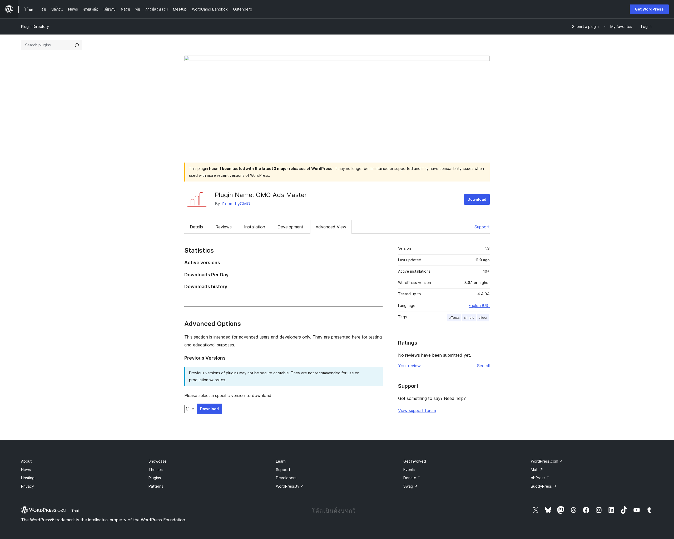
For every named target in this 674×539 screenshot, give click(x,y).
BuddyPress (543, 486)
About (26, 461)
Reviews (223, 226)
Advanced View (331, 226)
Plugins (154, 478)
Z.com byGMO (235, 203)
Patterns (155, 486)
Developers (286, 478)
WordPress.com (547, 461)
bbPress (540, 478)
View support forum (417, 410)
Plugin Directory (35, 26)
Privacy (27, 486)
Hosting (27, 478)
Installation (254, 226)
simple (469, 318)
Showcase (157, 461)
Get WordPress (649, 9)
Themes (155, 469)
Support (482, 226)
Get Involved (414, 461)
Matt (537, 469)
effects (454, 318)
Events (409, 469)
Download (477, 199)
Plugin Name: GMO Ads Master (261, 195)
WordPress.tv (290, 486)
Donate (412, 478)
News (26, 469)
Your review (409, 365)
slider (483, 318)
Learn (281, 461)
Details (196, 226)
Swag (410, 486)
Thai (75, 510)
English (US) (479, 305)
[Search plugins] (77, 45)
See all (483, 365)
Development (290, 226)
